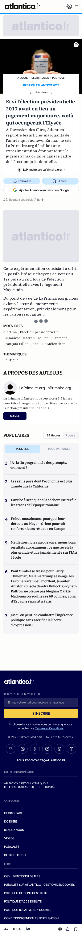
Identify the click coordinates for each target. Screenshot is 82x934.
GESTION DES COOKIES (59, 884)
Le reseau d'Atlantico (19, 787)
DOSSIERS (10, 821)
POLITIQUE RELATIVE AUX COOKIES (27, 910)
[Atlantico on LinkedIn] (47, 749)
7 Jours (70, 435)
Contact (51, 787)
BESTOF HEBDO (15, 855)
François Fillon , (17, 344)
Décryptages (40, 77)
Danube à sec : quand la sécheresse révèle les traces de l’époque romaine (44, 502)
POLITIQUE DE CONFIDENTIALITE (26, 893)
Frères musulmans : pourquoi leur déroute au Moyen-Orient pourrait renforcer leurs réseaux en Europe (38, 524)
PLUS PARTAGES (59, 449)
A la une (22, 77)
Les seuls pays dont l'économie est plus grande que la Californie (42, 483)
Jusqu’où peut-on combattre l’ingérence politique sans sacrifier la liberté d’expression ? (42, 620)
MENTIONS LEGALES (26, 876)
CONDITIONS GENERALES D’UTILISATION (31, 918)
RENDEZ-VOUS (14, 830)
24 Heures (54, 435)
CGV (7, 876)
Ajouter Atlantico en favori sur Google (44, 190)
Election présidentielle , (40, 332)
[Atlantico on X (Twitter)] (23, 749)
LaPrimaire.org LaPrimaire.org (42, 169)
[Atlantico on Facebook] (35, 749)
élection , (11, 332)
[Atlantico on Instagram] (59, 749)
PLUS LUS (22, 449)
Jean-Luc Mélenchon (49, 344)
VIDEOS (9, 838)
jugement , (60, 338)
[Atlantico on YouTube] (71, 749)
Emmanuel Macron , (20, 338)
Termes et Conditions (49, 728)
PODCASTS (11, 846)
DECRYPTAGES (14, 813)
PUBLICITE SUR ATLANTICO (22, 884)
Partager (24, 180)
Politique (58, 77)
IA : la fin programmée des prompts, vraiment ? (38, 465)
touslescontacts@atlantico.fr (41, 760)
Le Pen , (45, 338)
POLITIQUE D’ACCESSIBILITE (23, 901)
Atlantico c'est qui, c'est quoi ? (26, 783)
